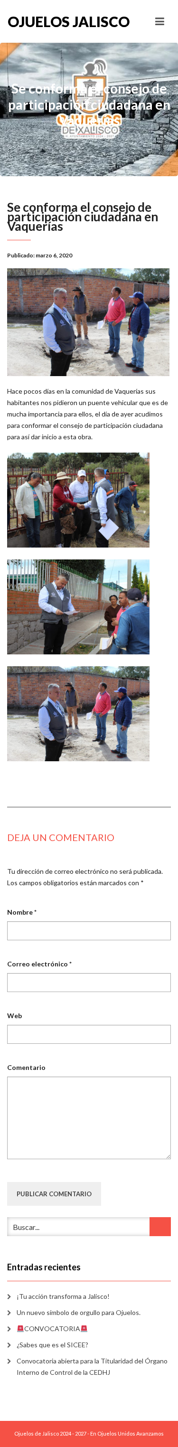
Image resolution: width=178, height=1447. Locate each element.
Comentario (26, 1067)
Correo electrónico (39, 964)
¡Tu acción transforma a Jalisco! (63, 1296)
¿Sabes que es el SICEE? (52, 1345)
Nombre (22, 912)
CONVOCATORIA (52, 1328)
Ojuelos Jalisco (48, 21)
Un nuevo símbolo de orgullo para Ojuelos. (79, 1312)
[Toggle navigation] (159, 21)
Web (14, 1016)
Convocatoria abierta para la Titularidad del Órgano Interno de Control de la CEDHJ (92, 1366)
